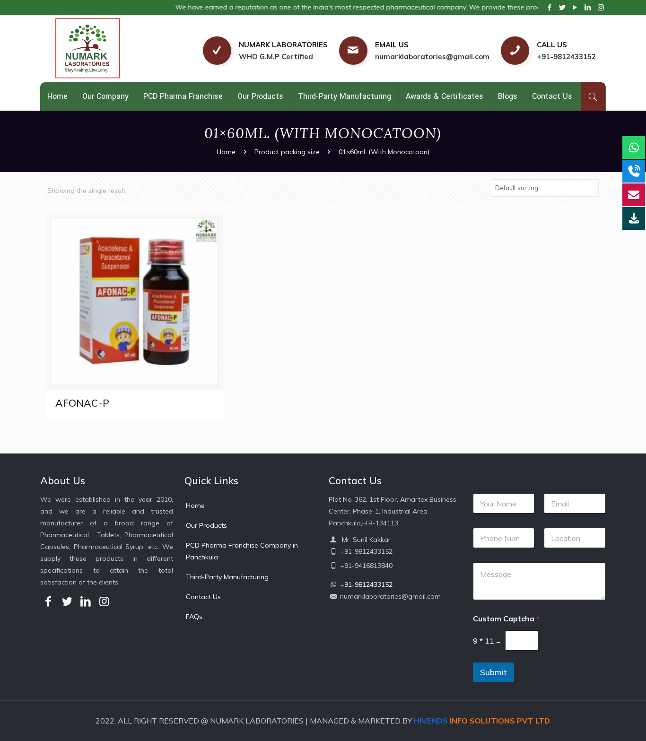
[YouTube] (575, 7)
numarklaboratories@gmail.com (432, 56)
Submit (493, 672)
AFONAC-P (82, 403)
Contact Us (203, 597)
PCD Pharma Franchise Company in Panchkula (242, 551)
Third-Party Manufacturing (227, 577)
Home (226, 152)
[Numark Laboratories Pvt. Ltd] (109, 48)
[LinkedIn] (588, 7)
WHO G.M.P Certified (276, 56)
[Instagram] (601, 7)
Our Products (206, 525)
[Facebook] (550, 7)
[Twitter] (562, 7)
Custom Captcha (506, 618)
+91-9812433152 (566, 56)
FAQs (194, 616)
